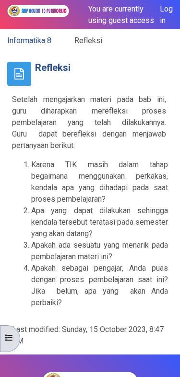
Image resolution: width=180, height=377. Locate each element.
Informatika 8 (29, 40)
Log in (166, 14)
